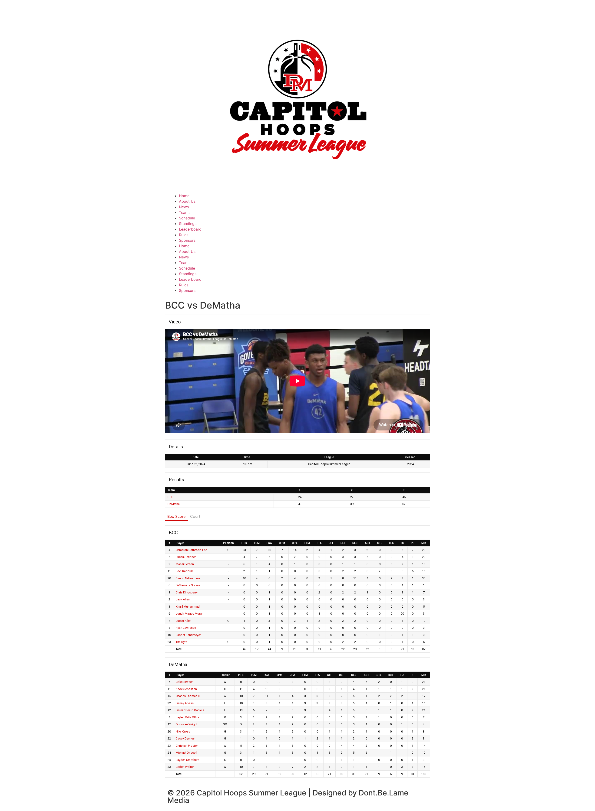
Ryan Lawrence (186, 627)
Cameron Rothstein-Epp (192, 550)
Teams (184, 212)
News (184, 207)
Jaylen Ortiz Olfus (187, 717)
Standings (187, 223)
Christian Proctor (187, 745)
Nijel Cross (183, 731)
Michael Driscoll (186, 752)
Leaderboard (190, 229)
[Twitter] (305, 199)
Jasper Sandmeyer (188, 635)
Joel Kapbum (185, 571)
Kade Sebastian (186, 689)
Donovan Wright (186, 724)
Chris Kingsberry (187, 592)
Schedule (187, 218)
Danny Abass (185, 703)
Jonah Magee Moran (189, 613)
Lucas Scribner (186, 557)
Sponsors (187, 240)
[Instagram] (318, 199)
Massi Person (185, 564)
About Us (187, 201)
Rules (183, 234)
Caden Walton (185, 767)
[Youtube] (331, 199)
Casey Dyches (185, 738)
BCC (170, 497)
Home (184, 195)
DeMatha (174, 504)
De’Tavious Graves (188, 585)
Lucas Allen (183, 620)
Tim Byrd (181, 642)
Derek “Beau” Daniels (190, 710)
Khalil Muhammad (188, 606)
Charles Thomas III (188, 696)
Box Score (176, 516)
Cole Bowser (184, 682)
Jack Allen (183, 599)
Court (195, 516)
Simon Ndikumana (188, 578)
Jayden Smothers (187, 760)
